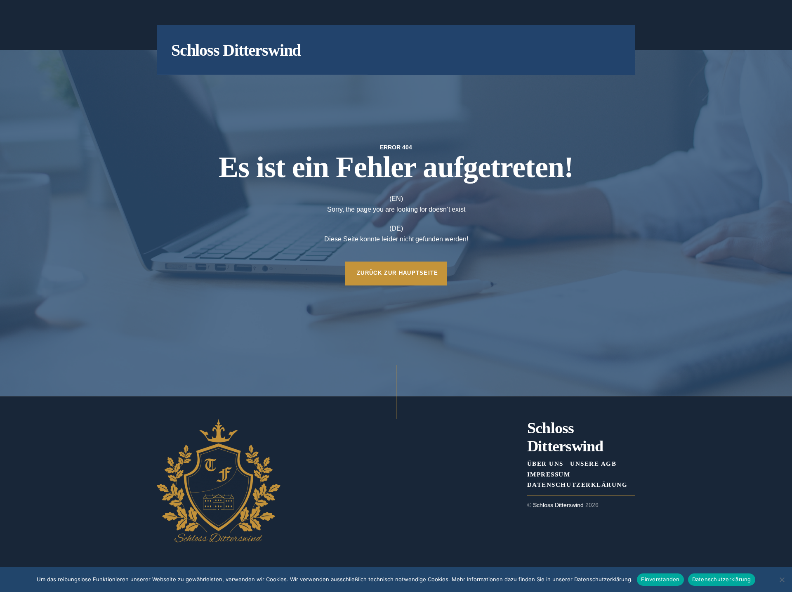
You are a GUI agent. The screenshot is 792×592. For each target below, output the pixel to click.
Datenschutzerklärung (577, 484)
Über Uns (545, 463)
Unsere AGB (593, 463)
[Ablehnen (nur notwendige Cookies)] (782, 579)
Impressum (548, 474)
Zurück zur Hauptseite (397, 273)
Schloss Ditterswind (558, 505)
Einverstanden (660, 579)
